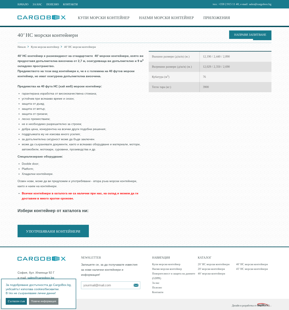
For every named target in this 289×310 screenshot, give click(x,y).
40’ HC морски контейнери (252, 264)
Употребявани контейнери (53, 231)
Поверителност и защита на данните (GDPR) (173, 276)
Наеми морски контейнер (166, 18)
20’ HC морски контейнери (214, 264)
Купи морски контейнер (103, 18)
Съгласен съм (16, 301)
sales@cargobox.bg (260, 4)
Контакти (70, 4)
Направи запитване (250, 34)
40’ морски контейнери (211, 273)
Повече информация (43, 301)
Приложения (216, 18)
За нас (37, 4)
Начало (23, 4)
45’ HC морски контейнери (252, 268)
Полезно (52, 4)
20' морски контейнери (211, 268)
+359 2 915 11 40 (229, 4)
